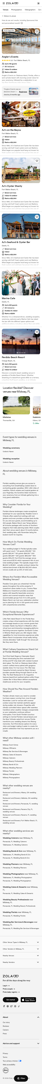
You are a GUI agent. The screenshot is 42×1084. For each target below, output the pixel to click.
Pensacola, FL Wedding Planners (14, 868)
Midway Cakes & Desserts (12, 755)
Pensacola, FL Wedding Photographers (17, 881)
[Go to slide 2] (19, 52)
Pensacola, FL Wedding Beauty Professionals (19, 906)
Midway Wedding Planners (12, 768)
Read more (23, 92)
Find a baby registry (10, 992)
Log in (5, 986)
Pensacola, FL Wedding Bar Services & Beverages (21, 928)
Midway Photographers (11, 777)
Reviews (6, 1026)
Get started (10, 1000)
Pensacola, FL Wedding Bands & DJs (16, 858)
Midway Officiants (9, 748)
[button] (37, 31)
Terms (5, 1057)
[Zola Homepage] (12, 3)
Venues (5, 10)
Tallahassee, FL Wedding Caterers (15, 845)
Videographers (30, 10)
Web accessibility (9, 1065)
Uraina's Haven (8, 451)
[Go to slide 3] (21, 52)
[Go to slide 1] (17, 52)
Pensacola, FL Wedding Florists (14, 916)
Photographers (16, 10)
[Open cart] (38, 3)
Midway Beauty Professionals (13, 761)
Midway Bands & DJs (10, 764)
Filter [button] (23, 1078)
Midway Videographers (11, 774)
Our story (6, 1022)
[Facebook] (4, 1007)
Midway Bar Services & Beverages (15, 751)
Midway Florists (8, 771)
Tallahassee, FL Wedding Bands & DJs (16, 855)
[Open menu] (3, 3)
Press (5, 1033)
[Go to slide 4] (23, 52)
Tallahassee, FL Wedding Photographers (17, 877)
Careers (6, 1030)
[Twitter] (11, 1007)
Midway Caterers (9, 758)
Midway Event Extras (10, 745)
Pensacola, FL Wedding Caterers (15, 841)
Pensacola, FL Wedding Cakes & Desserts (18, 893)
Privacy (5, 1053)
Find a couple (8, 989)
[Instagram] (15, 1007)
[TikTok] (19, 1007)
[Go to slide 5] (25, 52)
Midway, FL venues (10, 16)
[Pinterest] (8, 1007)
